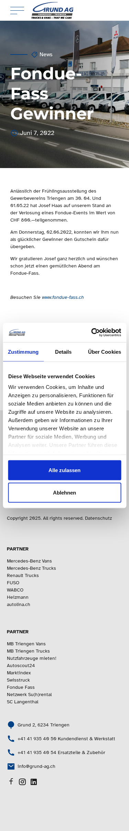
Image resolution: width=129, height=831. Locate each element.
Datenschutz (98, 518)
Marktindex (19, 673)
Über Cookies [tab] (104, 351)
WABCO (15, 590)
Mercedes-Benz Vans (29, 561)
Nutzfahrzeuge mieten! (31, 658)
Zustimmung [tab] (23, 351)
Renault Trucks (23, 575)
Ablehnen (64, 493)
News (46, 54)
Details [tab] (63, 351)
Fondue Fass (21, 687)
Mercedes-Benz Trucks (31, 568)
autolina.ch (18, 604)
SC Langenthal (22, 702)
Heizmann (18, 597)
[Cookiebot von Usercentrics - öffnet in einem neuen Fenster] (92, 332)
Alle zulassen (64, 470)
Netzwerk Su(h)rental (29, 694)
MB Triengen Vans (26, 644)
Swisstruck (18, 680)
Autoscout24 (21, 665)
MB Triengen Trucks (28, 651)
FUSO (13, 583)
